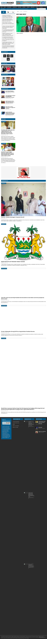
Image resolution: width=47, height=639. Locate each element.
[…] (9, 140)
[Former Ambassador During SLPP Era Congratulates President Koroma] (23, 317)
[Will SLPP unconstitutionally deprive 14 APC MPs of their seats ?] (8, 78)
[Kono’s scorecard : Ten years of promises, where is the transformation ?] (26, 598)
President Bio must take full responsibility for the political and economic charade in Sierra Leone (7, 16)
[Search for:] (41, 8)
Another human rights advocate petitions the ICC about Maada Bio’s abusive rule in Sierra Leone (7, 19)
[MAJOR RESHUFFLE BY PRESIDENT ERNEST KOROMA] (23, 242)
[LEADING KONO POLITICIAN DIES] (12, 81)
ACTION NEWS (9, 7)
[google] (11, 55)
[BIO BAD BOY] (31, 31)
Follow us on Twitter (15, 427)
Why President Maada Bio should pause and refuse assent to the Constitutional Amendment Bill (8, 46)
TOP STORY (41, 7)
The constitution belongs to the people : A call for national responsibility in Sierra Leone (8, 30)
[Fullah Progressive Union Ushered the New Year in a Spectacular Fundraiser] (3, 102)
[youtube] (8, 59)
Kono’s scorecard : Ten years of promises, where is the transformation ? (8, 23)
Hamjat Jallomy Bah (42, 431)
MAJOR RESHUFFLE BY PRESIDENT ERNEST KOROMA (13, 261)
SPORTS (37, 7)
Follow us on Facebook (16, 425)
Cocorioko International (16, 421)
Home (1, 7)
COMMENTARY (15, 7)
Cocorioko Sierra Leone (16, 422)
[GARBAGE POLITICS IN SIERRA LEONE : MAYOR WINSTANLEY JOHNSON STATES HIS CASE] (8, 81)
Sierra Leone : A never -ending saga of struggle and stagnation (10, 107)
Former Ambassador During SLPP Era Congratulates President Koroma (18, 331)
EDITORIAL (19, 7)
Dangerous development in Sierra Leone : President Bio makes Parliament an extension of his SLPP (7, 34)
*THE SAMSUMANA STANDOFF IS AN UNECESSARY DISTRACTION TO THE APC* (10, 96)
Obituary (24, 7)
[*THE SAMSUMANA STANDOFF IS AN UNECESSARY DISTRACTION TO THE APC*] (3, 96)
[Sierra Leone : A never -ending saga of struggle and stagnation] (3, 107)
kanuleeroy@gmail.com (5, 436)
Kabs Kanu (40, 427)
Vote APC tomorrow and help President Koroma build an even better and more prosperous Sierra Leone (22, 298)
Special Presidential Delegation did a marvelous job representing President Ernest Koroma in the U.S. (10, 113)
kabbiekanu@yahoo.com (6, 435)
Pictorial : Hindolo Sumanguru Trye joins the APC (12, 217)
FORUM (14, 424)
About (5, 7)
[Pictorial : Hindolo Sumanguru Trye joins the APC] (23, 199)
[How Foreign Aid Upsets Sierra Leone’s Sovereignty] (3, 92)
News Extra (32, 7)
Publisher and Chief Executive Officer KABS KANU (41, 422)
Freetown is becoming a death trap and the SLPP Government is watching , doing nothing (8, 27)
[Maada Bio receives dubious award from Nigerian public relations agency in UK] (8, 84)
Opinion (28, 7)
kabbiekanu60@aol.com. (5, 437)
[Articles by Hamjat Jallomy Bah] (37, 432)
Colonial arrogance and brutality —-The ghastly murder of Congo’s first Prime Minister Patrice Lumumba (8, 43)
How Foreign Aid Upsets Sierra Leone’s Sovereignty (10, 91)
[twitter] (8, 55)
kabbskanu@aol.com (42, 637)
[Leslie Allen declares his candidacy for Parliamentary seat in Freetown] (12, 84)
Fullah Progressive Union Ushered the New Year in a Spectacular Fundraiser (10, 102)
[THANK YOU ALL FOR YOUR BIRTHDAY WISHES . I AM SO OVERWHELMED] (4, 81)
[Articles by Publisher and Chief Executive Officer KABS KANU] (37, 422)
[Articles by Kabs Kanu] (37, 428)
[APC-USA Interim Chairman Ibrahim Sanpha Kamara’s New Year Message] (12, 78)
